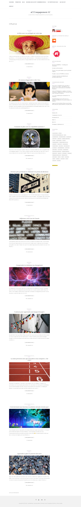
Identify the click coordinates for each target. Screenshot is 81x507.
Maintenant (65, 149)
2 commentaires (29, 66)
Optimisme (64, 153)
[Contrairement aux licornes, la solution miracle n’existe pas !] (29, 418)
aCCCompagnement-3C (40, 12)
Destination (65, 144)
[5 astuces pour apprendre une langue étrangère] (29, 323)
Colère (64, 140)
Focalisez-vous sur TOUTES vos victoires (60, 73)
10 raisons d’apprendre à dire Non (29, 80)
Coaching (11, 2)
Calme (54, 140)
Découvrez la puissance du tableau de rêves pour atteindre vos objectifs (62, 100)
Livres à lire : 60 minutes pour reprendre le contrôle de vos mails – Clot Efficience (60, 86)
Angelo (53, 103)
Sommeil (58, 158)
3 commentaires (29, 393)
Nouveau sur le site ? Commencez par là (36, 2)
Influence (55, 149)
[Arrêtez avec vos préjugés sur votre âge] (29, 44)
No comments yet (29, 158)
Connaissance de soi (29, 215)
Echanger (55, 147)
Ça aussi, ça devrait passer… (57, 68)
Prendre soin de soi (57, 155)
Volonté (58, 160)
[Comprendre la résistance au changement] (29, 276)
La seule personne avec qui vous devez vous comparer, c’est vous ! (29, 359)
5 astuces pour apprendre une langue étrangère (29, 312)
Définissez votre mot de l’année (29, 218)
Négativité (55, 153)
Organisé (69, 153)
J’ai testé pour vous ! (53, 2)
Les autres (60, 149)
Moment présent (65, 151)
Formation (18, 2)
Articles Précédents (14, 492)
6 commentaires (29, 113)
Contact (11, 6)
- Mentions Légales (59, 503)
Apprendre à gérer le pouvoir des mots (29, 454)
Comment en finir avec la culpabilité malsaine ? (29, 127)
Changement (58, 140)
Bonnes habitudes (66, 138)
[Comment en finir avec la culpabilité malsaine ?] (29, 138)
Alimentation (55, 136)
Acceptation (55, 133)
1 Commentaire (29, 440)
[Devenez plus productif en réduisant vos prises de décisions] (29, 183)
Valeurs (54, 160)
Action (60, 133)
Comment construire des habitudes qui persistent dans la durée (60, 77)
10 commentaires (29, 251)
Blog (23, 2)
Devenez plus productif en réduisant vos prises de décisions (29, 172)
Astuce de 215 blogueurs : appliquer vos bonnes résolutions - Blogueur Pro (61, 92)
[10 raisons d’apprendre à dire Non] (29, 91)
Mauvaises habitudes (57, 151)
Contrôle (54, 144)
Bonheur (29, 30)
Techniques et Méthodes (57, 124)
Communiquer (55, 142)
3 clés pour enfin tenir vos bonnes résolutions (62, 93)
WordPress (54, 503)
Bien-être (54, 138)
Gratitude (67, 147)
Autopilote (68, 136)
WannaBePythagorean (56, 98)
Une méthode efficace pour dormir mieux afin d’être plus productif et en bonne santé (62, 104)
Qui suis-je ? (63, 2)
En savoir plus (29, 63)
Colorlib (46, 503)
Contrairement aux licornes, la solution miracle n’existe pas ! (29, 407)
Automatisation (62, 136)
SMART (54, 158)
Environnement (61, 147)
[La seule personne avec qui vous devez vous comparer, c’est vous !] (29, 371)
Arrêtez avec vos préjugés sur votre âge (29, 33)
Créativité (60, 144)
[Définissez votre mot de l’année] (29, 230)
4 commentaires (29, 205)
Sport (53, 122)
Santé (53, 119)
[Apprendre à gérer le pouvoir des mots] (29, 465)
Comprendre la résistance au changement (29, 265)
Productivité (29, 168)
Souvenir (62, 158)
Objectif (59, 153)
